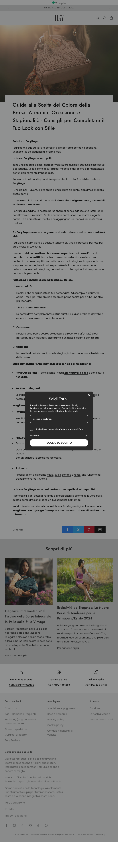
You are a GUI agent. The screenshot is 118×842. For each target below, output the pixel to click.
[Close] (89, 395)
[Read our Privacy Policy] (86, 436)
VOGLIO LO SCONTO (59, 442)
